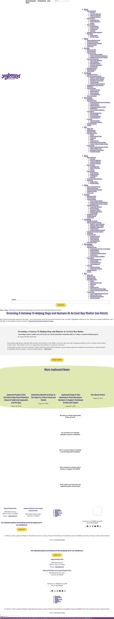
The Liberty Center (98, 394)
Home (2, 310)
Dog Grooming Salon (31, 1)
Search (14, 300)
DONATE (61, 305)
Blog (6, 310)
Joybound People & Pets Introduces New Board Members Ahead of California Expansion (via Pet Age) (16, 398)
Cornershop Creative (59, 540)
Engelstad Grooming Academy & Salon (41, 321)
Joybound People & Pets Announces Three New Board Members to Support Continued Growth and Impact (70, 398)
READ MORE (57, 360)
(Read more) (48, 349)
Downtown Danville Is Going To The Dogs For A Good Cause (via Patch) (43, 397)
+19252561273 (12, 516)
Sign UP (22, 529)
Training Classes (42, 1)
